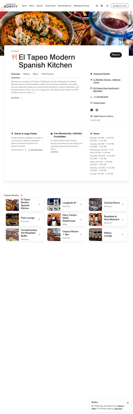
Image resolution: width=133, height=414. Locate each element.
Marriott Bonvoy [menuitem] (64, 6)
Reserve (116, 54)
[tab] (15, 75)
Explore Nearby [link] (11, 195)
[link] (96, 5)
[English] (102, 5)
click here (118, 409)
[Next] (71, 42)
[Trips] (107, 5)
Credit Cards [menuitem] (50, 6)
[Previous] (61, 42)
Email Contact (99, 103)
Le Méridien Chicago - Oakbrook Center (107, 81)
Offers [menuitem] (31, 6)
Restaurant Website (102, 73)
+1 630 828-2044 (101, 97)
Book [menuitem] (24, 6)
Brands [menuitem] (40, 6)
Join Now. (63, 151)
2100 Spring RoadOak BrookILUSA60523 (107, 89)
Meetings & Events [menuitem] (81, 6)
